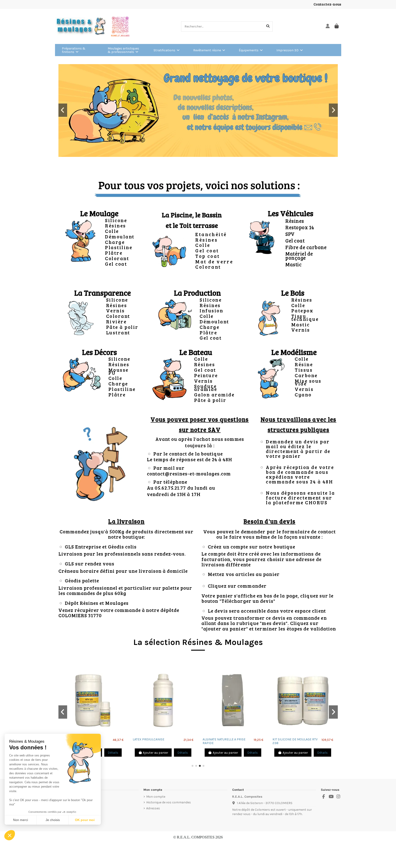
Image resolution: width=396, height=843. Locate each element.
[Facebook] (323, 796)
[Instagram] (338, 796)
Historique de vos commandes (168, 802)
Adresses (153, 808)
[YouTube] (331, 796)
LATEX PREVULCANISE (148, 739)
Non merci (20, 820)
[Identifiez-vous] (328, 26)
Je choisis (53, 820)
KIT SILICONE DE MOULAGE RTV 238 (295, 741)
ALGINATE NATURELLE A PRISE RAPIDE (224, 741)
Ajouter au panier (155, 753)
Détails (113, 753)
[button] (62, 110)
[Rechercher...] (268, 26)
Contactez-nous (327, 4)
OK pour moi (85, 820)
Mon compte (155, 797)
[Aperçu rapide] (163, 734)
